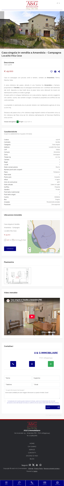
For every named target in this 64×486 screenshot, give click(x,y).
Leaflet (41, 252)
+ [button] (29, 248)
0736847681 (33, 435)
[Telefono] (13, 364)
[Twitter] (33, 465)
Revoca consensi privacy (52, 468)
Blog (32, 459)
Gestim (35, 471)
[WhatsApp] (40, 465)
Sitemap (31, 468)
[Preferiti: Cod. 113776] (51, 72)
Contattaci (10, 248)
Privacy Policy (38, 468)
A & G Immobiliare (46, 352)
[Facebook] (29, 465)
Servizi (32, 449)
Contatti (32, 453)
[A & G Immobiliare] (32, 5)
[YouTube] (37, 465)
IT (58, 3)
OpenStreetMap (50, 252)
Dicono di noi (32, 456)
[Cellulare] (32, 364)
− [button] (29, 251)
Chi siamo (32, 446)
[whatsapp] (51, 364)
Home (32, 443)
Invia (48, 407)
